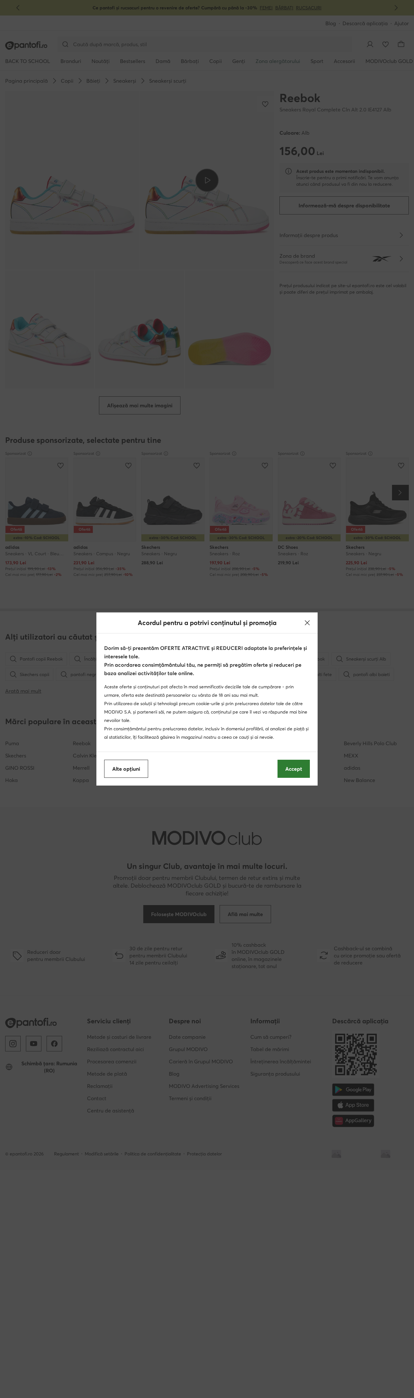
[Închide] (307, 623)
